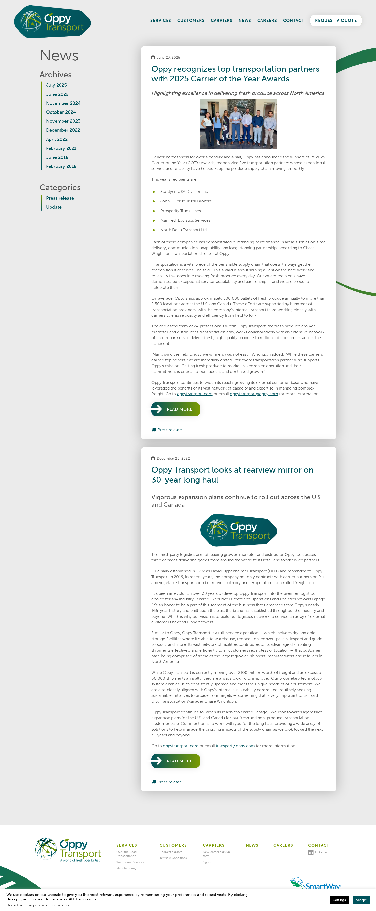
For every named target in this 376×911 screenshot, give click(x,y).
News (245, 20)
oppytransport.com (195, 393)
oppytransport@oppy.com (254, 393)
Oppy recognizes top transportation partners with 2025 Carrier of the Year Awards (235, 74)
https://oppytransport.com (68, 850)
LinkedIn (321, 852)
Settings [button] (339, 900)
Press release (60, 198)
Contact (293, 20)
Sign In (207, 862)
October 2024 (61, 112)
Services (160, 20)
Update (54, 207)
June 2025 (57, 94)
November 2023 (63, 121)
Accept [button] (361, 900)
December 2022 (63, 130)
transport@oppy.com (235, 745)
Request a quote (336, 20)
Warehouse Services (130, 862)
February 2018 (61, 166)
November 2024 (63, 103)
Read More (179, 409)
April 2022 (57, 139)
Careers (267, 20)
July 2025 (56, 85)
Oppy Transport (52, 21)
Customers (191, 20)
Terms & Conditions (173, 858)
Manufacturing (126, 868)
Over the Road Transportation (126, 854)
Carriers (222, 20)
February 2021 (61, 148)
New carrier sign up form (216, 854)
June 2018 (57, 157)
